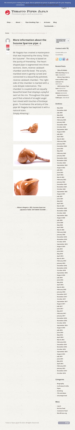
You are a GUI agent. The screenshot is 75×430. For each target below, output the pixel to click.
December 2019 (62, 237)
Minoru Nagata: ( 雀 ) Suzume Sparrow (30, 207)
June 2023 (60, 148)
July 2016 (59, 330)
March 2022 (60, 177)
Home (7, 33)
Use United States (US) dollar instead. (39, 5)
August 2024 (61, 132)
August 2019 (61, 246)
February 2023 (61, 153)
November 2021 (62, 187)
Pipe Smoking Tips (32, 22)
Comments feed (62, 411)
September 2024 (62, 129)
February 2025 (61, 120)
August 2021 (61, 194)
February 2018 (61, 289)
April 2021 (60, 203)
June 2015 (60, 359)
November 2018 (62, 268)
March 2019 (60, 258)
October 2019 (61, 242)
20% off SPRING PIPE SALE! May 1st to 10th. (62, 72)
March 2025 (60, 117)
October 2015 (61, 349)
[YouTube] (67, 59)
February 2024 (61, 141)
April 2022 (60, 175)
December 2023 (62, 146)
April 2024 (60, 136)
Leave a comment (34, 45)
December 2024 (62, 125)
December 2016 (62, 318)
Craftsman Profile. (63, 386)
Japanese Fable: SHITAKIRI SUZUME (33, 210)
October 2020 (61, 213)
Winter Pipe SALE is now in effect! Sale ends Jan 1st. (62, 79)
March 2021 (60, 206)
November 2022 (62, 160)
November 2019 (62, 239)
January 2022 (61, 182)
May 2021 (60, 201)
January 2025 (61, 122)
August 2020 (61, 218)
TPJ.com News (61, 393)
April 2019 (60, 256)
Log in (59, 406)
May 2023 (60, 151)
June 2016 (60, 332)
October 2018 (61, 270)
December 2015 (62, 344)
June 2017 (60, 308)
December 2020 (62, 208)
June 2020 (60, 222)
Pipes (59, 388)
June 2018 (60, 280)
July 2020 (59, 220)
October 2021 (61, 189)
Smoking (60, 391)
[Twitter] (60, 59)
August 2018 (61, 275)
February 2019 (61, 261)
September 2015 (62, 351)
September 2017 (62, 301)
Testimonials (49, 26)
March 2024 (60, 139)
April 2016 (60, 337)
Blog (55, 22)
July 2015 (59, 356)
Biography (60, 383)
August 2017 (61, 304)
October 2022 (61, 163)
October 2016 (61, 323)
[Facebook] (63, 59)
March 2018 (60, 287)
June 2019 (60, 251)
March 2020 (60, 230)
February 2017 (61, 313)
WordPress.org (62, 413)
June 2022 (60, 172)
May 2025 (60, 115)
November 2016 (62, 320)
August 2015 (61, 354)
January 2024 (61, 144)
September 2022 (62, 165)
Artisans (47, 22)
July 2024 (59, 134)
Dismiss (56, 5)
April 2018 (60, 285)
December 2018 (62, 265)
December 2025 (62, 110)
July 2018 (59, 277)
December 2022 (62, 158)
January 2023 (61, 156)
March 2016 (60, 340)
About (18, 22)
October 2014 (61, 373)
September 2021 (62, 191)
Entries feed (61, 408)
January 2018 (61, 292)
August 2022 (61, 168)
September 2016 (62, 325)
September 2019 (62, 244)
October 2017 (61, 299)
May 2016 (60, 335)
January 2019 (61, 263)
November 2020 (62, 211)
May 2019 (60, 254)
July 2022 (59, 170)
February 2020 (61, 232)
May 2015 (60, 361)
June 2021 (60, 199)
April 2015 (60, 363)
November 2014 (62, 371)
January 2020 (61, 234)
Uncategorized (20, 45)
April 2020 (60, 227)
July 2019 (59, 249)
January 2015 (61, 368)
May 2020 (60, 225)
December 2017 (62, 294)
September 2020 (62, 215)
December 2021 (62, 184)
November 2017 (62, 297)
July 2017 (59, 306)
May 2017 (60, 311)
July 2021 (59, 196)
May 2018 (60, 282)
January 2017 (61, 316)
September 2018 (62, 273)
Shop (9, 22)
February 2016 (61, 342)
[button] (65, 8)
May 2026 (60, 108)
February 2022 (61, 179)
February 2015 (61, 366)
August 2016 (61, 328)
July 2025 (59, 113)
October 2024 (61, 127)
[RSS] (57, 59)
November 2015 (62, 347)
